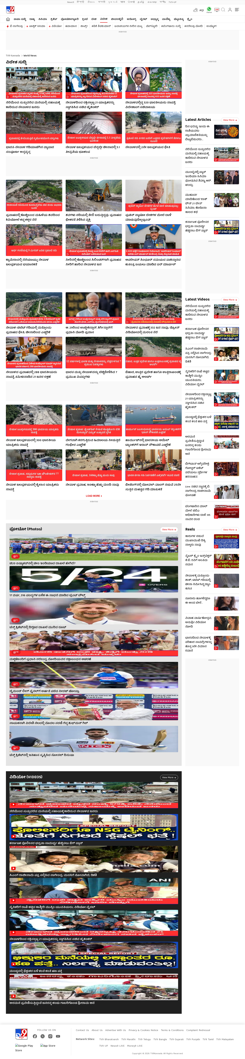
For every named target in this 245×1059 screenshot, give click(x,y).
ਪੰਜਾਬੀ (131, 2)
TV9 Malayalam (225, 1039)
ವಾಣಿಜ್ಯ (166, 19)
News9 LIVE (117, 1046)
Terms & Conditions (172, 1030)
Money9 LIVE (134, 1046)
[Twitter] (43, 1036)
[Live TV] (215, 9)
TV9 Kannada (13, 56)
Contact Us (82, 1030)
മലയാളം (152, 2)
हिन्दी (81, 2)
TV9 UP (103, 1046)
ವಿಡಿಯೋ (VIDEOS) (26, 777)
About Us (97, 1030)
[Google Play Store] (26, 1048)
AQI (201, 10)
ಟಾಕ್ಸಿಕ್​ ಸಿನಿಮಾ (37, 26)
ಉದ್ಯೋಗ (211, 26)
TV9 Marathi (128, 1039)
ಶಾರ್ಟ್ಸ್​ (84, 26)
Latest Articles (198, 120)
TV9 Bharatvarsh (109, 1039)
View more (167, 530)
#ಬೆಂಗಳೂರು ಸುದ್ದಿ (171, 26)
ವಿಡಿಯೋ (57, 26)
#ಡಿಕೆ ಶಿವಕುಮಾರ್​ (101, 26)
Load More (93, 496)
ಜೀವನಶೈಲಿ (117, 19)
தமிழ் (141, 2)
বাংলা (122, 2)
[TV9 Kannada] (10, 9)
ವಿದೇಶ (103, 19)
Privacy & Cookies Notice (143, 1030)
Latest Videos (197, 299)
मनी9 (163, 2)
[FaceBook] (35, 1036)
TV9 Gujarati (176, 1039)
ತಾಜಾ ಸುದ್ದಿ (20, 19)
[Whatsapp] (208, 10)
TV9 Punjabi (193, 1039)
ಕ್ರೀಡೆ (85, 19)
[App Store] (51, 1048)
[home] (8, 19)
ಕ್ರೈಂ (189, 19)
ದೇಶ (93, 19)
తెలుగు (91, 2)
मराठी (101, 2)
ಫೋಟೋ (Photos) (26, 529)
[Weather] (195, 10)
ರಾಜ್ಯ (32, 19)
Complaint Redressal (198, 1030)
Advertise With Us (115, 1030)
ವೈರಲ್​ (143, 19)
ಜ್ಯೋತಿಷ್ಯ (179, 19)
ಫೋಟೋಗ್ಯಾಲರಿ (70, 19)
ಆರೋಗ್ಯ (131, 19)
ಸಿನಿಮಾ (42, 19)
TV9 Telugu (144, 1039)
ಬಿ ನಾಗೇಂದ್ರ (16, 26)
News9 (70, 2)
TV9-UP (172, 2)
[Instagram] (50, 1036)
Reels (190, 529)
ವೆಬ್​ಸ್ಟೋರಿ (151, 26)
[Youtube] (58, 1036)
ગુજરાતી (112, 2)
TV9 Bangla (160, 1039)
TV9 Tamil (208, 1039)
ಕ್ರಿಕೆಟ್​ (54, 19)
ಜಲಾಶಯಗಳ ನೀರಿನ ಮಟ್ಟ (128, 26)
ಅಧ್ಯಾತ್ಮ (154, 19)
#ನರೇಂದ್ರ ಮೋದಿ (193, 26)
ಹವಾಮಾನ (71, 26)
